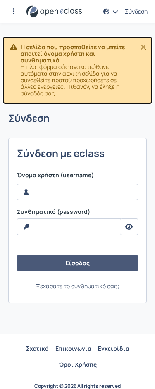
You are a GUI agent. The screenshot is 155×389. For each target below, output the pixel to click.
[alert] (77, 70)
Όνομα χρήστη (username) (55, 175)
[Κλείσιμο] (143, 47)
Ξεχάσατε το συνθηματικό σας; (77, 286)
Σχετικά (37, 348)
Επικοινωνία (73, 348)
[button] (13, 11)
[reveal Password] (129, 226)
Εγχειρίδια (113, 348)
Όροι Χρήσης (78, 364)
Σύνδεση (136, 11)
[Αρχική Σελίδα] (54, 11)
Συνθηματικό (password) (53, 212)
